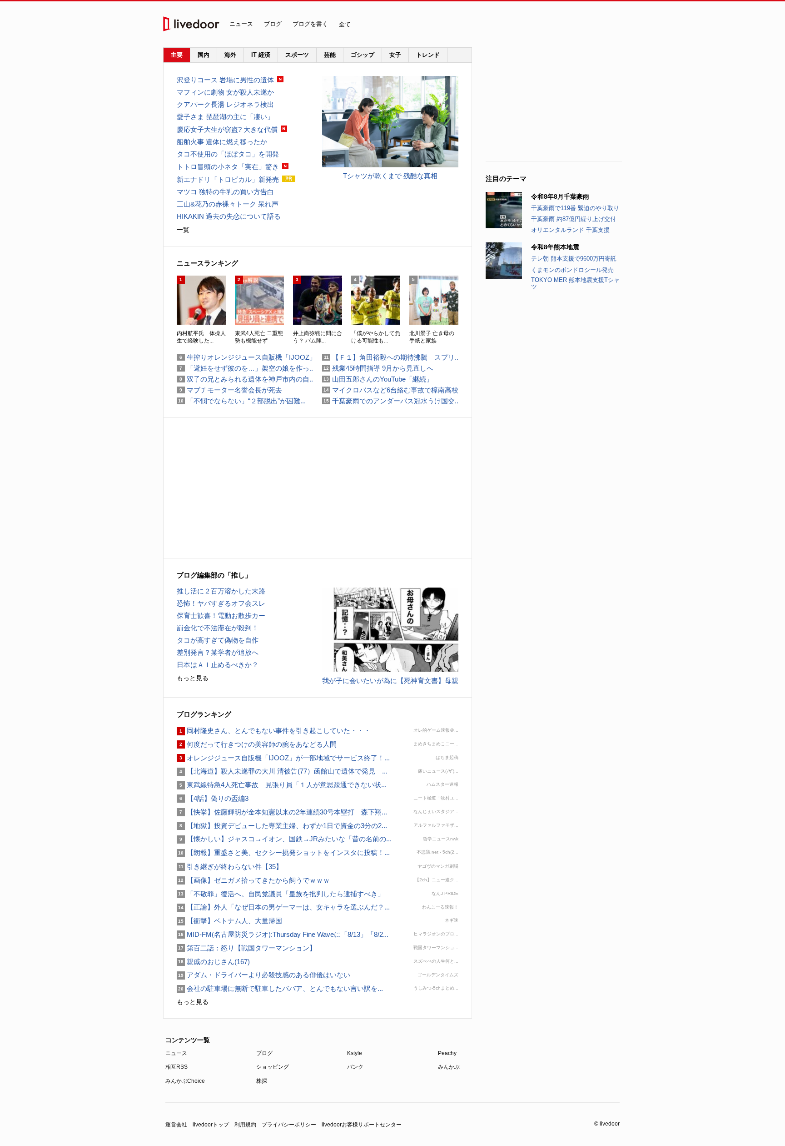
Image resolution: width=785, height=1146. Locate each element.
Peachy (447, 1053)
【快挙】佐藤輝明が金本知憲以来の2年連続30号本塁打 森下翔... (282, 812)
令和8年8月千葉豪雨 (560, 196)
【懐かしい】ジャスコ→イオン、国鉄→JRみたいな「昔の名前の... (284, 838)
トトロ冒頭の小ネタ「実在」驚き (228, 167)
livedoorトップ (211, 1124)
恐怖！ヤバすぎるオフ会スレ (221, 603)
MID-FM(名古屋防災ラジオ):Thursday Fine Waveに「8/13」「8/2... (282, 934)
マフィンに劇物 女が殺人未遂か (225, 92)
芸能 (330, 54)
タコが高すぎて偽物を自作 (217, 640)
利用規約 (245, 1124)
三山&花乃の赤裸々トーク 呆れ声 (227, 204)
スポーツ (297, 54)
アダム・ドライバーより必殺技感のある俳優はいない (263, 974)
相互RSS (176, 1067)
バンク (355, 1067)
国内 (203, 54)
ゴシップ (362, 54)
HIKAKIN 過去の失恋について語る (229, 216)
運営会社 (176, 1124)
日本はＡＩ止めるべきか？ (217, 664)
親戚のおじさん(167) (213, 961)
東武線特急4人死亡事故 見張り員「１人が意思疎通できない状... (282, 784)
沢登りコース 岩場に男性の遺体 (225, 80)
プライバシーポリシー (289, 1124)
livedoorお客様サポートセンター (362, 1124)
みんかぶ (449, 1067)
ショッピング (272, 1067)
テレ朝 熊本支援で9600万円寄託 (573, 258)
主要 (177, 54)
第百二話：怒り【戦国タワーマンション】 (246, 948)
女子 (395, 54)
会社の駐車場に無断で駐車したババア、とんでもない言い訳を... (280, 988)
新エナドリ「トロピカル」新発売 (228, 179)
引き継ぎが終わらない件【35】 (230, 866)
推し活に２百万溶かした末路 (221, 591)
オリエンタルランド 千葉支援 (570, 229)
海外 (230, 54)
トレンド (428, 54)
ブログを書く (310, 23)
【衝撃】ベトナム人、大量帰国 (229, 920)
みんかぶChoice (185, 1081)
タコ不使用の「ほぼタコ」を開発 (228, 154)
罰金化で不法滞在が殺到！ (217, 628)
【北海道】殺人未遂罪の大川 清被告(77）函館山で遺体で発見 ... (282, 771)
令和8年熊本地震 (555, 247)
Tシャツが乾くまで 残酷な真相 (390, 176)
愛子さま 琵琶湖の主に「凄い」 (225, 117)
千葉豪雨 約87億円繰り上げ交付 (573, 219)
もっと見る (193, 678)
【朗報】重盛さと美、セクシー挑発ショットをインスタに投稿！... (283, 852)
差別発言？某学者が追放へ (217, 652)
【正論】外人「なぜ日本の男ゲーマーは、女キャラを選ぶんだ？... (283, 907)
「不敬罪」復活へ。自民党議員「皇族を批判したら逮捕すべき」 (280, 893)
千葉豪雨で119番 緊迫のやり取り (575, 208)
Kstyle (354, 1053)
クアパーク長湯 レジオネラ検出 (225, 104)
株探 (261, 1081)
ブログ (273, 23)
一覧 (183, 229)
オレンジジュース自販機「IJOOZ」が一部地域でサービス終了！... (283, 757)
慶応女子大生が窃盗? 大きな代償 (227, 129)
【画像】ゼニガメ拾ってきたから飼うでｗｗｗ (253, 880)
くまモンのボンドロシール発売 (572, 269)
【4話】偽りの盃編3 (212, 798)
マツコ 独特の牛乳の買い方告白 (225, 192)
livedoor (191, 24)
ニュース (241, 23)
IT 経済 (260, 54)
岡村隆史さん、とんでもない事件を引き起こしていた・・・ (274, 730)
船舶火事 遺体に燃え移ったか (222, 142)
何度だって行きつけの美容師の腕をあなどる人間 (257, 744)
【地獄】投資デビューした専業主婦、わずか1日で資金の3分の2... (282, 825)
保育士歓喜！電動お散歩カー (221, 615)
